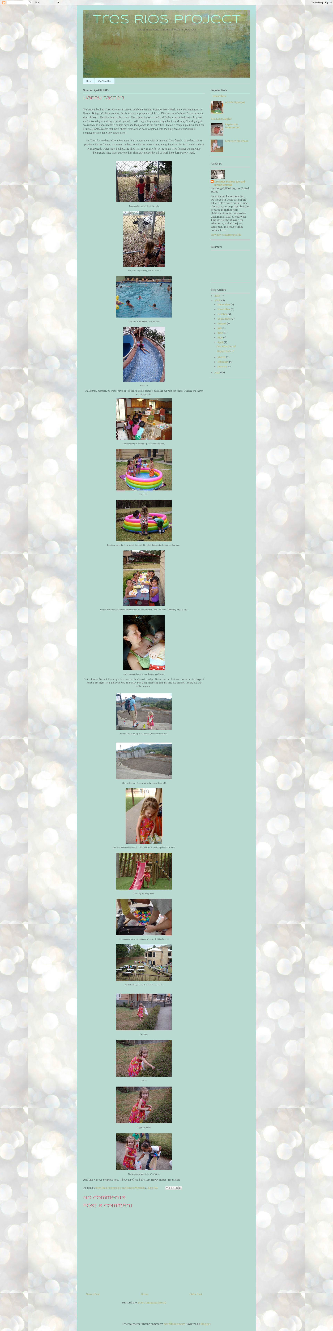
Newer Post (93, 1294)
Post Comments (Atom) (152, 1302)
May (220, 337)
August (222, 323)
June (220, 332)
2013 (217, 295)
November (224, 309)
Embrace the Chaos (236, 140)
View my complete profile (226, 234)
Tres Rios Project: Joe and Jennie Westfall (229, 183)
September (224, 318)
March (221, 357)
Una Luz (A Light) (221, 118)
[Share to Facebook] (177, 1188)
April (220, 342)
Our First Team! (226, 346)
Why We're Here (104, 80)
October (222, 314)
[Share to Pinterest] (180, 1188)
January (222, 366)
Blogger (205, 1323)
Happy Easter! (225, 351)
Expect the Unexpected (232, 126)
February (223, 361)
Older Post (195, 1294)
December (224, 304)
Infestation (219, 96)
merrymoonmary (174, 1323)
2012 (217, 300)
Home (88, 80)
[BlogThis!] (170, 1188)
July (219, 328)
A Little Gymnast (235, 102)
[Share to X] (173, 1188)
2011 (217, 372)
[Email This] (167, 1188)
